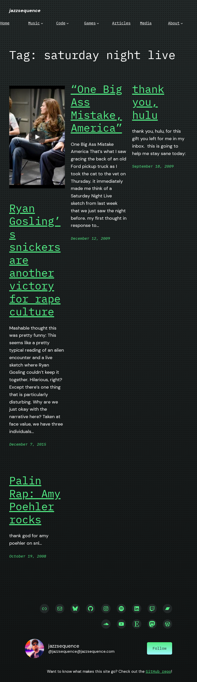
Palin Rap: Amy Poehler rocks (35, 500)
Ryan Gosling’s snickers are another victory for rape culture (35, 260)
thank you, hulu (148, 102)
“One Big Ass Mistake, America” (96, 109)
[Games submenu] (98, 23)
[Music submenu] (42, 23)
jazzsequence (25, 10)
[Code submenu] (67, 23)
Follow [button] (159, 648)
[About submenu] (182, 23)
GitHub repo (158, 671)
